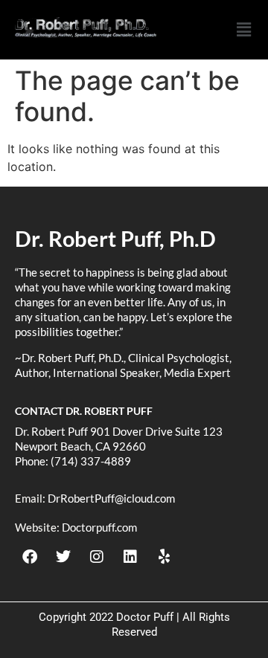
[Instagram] (97, 557)
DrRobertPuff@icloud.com (111, 498)
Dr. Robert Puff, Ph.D (115, 238)
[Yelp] (164, 557)
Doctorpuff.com (99, 527)
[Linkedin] (130, 557)
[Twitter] (63, 557)
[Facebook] (30, 557)
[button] (243, 29)
